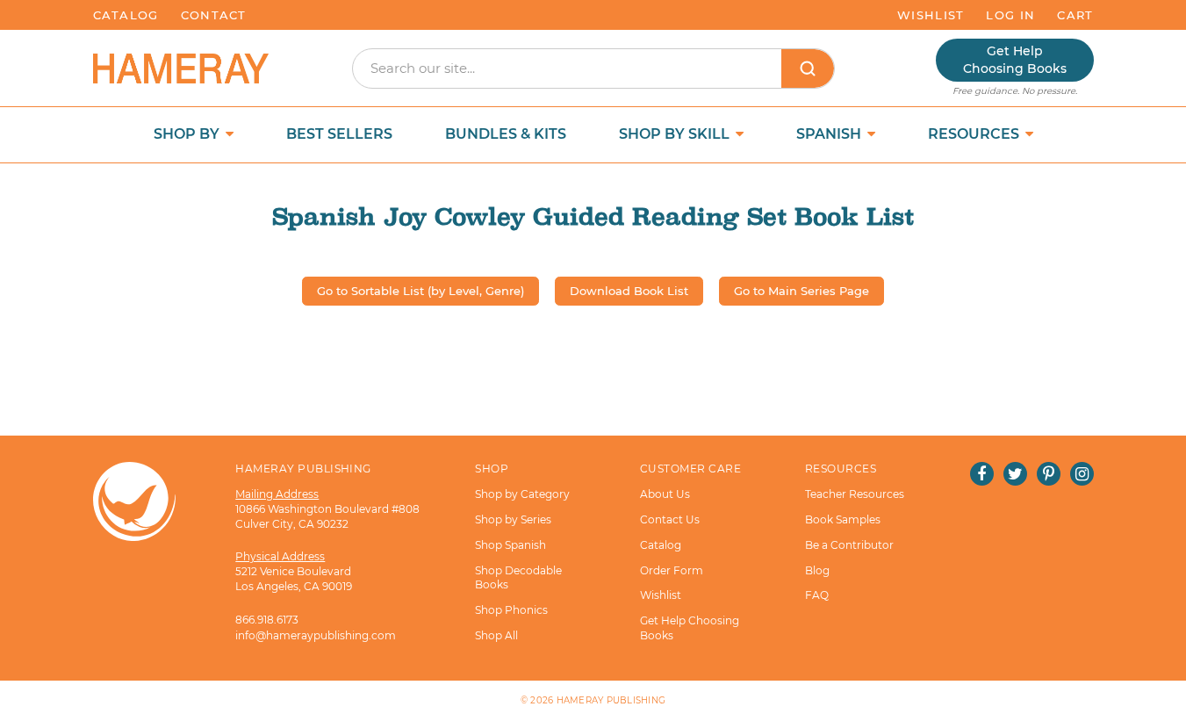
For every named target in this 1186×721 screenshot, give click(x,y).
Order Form (671, 570)
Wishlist (930, 15)
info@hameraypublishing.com (315, 635)
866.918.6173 (266, 619)
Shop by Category (522, 494)
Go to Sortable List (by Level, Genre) (420, 291)
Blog (817, 570)
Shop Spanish (510, 545)
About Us (665, 494)
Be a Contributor (849, 545)
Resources (975, 134)
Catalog (126, 15)
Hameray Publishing (611, 700)
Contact (214, 15)
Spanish (830, 134)
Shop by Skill (676, 134)
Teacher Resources (854, 494)
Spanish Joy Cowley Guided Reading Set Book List (593, 216)
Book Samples (843, 519)
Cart (1075, 15)
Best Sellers (339, 134)
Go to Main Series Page (801, 291)
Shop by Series (513, 519)
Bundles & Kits (505, 134)
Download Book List (629, 291)
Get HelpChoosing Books (1015, 59)
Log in (1010, 15)
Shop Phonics (511, 609)
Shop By (188, 134)
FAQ (817, 595)
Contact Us (670, 519)
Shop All (496, 635)
